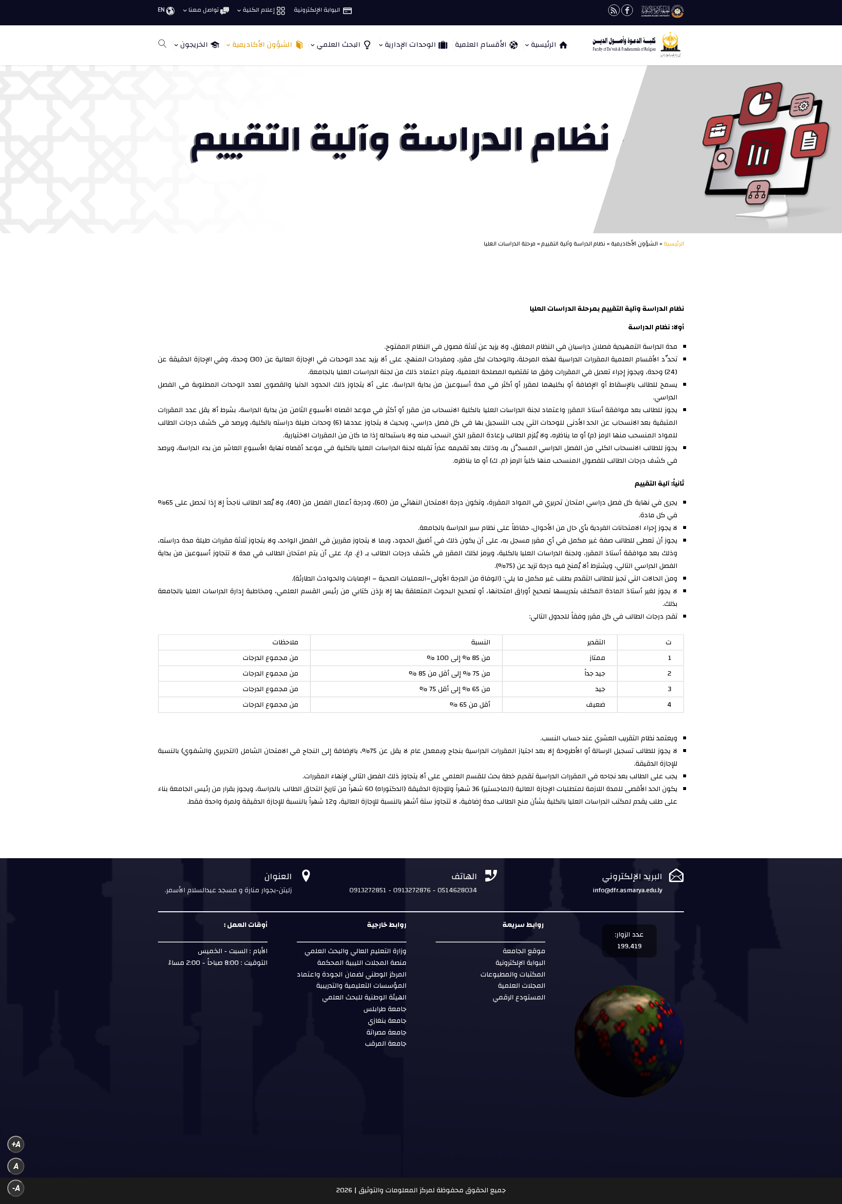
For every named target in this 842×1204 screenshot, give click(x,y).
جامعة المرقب (384, 1043)
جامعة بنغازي (386, 1021)
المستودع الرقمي (519, 997)
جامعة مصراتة (385, 1032)
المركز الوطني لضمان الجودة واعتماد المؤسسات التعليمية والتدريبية (351, 980)
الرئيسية (674, 243)
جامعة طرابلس (385, 1009)
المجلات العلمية (520, 985)
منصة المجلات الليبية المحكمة (361, 963)
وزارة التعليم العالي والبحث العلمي (355, 951)
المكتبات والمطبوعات (511, 974)
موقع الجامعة (523, 951)
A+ (16, 1144)
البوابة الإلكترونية (519, 963)
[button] (817, 1138)
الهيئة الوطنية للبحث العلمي (364, 997)
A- (16, 1188)
